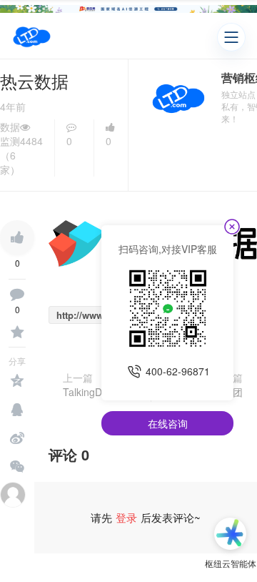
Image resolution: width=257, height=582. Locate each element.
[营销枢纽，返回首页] (31, 37)
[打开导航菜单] (231, 37)
